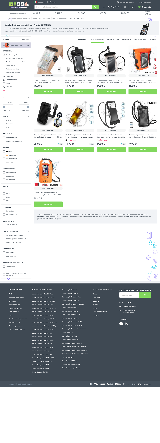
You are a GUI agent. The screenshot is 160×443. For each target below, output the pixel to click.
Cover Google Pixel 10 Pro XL (42, 361)
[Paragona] (54, 48)
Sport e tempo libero (59, 18)
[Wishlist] (132, 7)
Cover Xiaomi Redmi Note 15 (72, 343)
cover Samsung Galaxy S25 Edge (44, 326)
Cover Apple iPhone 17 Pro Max (73, 322)
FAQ (10, 294)
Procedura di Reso (15, 308)
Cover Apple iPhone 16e (70, 293)
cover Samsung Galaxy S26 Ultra (44, 312)
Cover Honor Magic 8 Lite (71, 364)
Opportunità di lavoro (16, 329)
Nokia (34, 18)
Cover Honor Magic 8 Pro (71, 368)
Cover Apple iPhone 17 (69, 307)
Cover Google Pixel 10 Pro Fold (43, 358)
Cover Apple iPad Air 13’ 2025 (72, 325)
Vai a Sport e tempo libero (15, 58)
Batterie (96, 301)
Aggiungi (48, 92)
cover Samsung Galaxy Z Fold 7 (43, 301)
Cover (95, 294)
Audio (95, 308)
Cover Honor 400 (68, 357)
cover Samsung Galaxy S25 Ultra (44, 322)
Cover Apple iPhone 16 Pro (71, 300)
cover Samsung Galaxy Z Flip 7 (43, 297)
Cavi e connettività (100, 312)
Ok (145, 295)
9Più (4, 91)
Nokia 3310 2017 (44, 18)
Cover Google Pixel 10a (40, 368)
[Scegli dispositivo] (28, 45)
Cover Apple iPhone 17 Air (71, 315)
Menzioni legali (14, 322)
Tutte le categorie (16, 13)
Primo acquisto (14, 304)
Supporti (96, 304)
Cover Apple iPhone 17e (70, 311)
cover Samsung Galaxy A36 (42, 340)
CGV (10, 315)
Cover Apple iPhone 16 (69, 290)
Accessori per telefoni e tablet (20, 18)
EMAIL (54, 2)
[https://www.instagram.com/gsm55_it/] (127, 323)
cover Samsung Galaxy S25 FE (43, 329)
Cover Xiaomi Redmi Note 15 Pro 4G (74, 350)
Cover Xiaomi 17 (67, 332)
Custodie (96, 297)
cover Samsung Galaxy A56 (42, 333)
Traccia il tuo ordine (16, 297)
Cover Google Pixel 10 (40, 372)
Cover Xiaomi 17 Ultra (69, 336)
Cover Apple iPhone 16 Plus (71, 297)
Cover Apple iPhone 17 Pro (71, 318)
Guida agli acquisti (16, 326)
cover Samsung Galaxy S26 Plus (44, 308)
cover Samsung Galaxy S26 (42, 304)
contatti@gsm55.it (129, 307)
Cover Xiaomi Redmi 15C (70, 339)
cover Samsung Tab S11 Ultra (42, 294)
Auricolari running (12, 69)
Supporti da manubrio (13, 72)
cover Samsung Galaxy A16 (42, 354)
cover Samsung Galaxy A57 (42, 336)
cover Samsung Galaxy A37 (42, 344)
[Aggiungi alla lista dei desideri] (59, 48)
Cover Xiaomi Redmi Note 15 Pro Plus (75, 354)
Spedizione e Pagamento (18, 319)
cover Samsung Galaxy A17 (42, 351)
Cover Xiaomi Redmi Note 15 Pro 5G (74, 347)
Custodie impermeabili (77, 18)
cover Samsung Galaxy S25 (42, 315)
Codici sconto (14, 312)
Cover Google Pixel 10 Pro (41, 365)
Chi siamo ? (13, 301)
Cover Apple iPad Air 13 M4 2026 (73, 329)
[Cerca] (95, 7)
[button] (79, 140)
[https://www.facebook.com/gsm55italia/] (121, 323)
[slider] (4, 107)
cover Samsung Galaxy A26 (42, 347)
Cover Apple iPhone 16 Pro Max (73, 304)
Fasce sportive (11, 65)
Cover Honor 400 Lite (69, 361)
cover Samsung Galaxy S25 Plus (44, 319)
